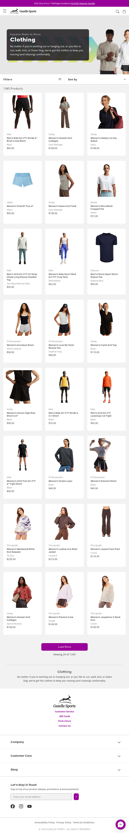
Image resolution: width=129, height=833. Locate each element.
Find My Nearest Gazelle (83, 3)
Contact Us (65, 725)
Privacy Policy (63, 822)
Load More (64, 646)
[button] (4, 11)
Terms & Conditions (83, 822)
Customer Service (64, 711)
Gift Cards (64, 716)
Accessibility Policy (45, 822)
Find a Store (64, 720)
